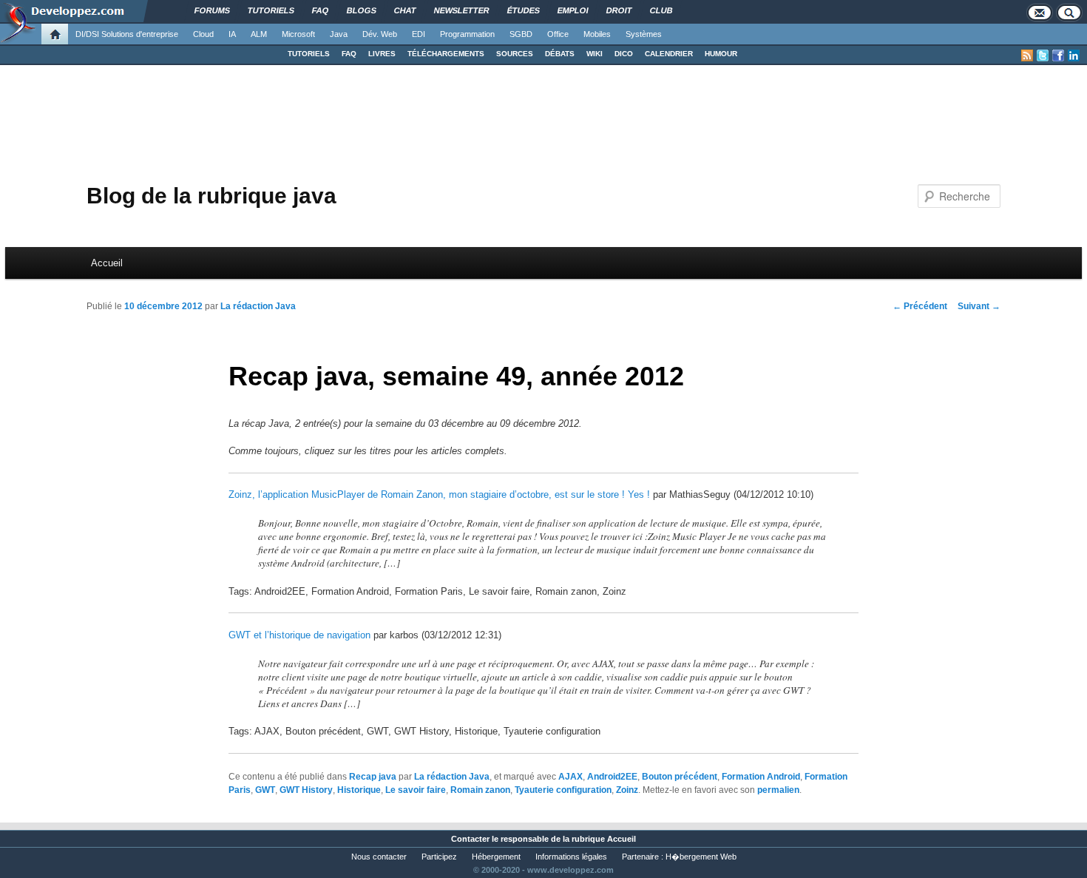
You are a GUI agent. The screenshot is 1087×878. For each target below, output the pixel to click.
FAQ (349, 54)
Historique (359, 790)
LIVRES (382, 54)
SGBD (520, 34)
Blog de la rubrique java (211, 195)
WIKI (594, 54)
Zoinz (627, 790)
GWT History (306, 790)
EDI (418, 34)
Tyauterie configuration (563, 790)
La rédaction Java (258, 306)
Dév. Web (379, 34)
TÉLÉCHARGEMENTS (445, 54)
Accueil (107, 263)
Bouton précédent (679, 776)
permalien (778, 790)
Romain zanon (480, 790)
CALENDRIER (669, 54)
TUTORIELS (309, 54)
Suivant (979, 306)
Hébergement (496, 856)
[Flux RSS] (1027, 55)
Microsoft (298, 34)
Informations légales (571, 856)
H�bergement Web (701, 856)
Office (558, 34)
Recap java (372, 776)
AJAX (570, 776)
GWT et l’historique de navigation (299, 635)
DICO (623, 54)
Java (339, 34)
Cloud (203, 34)
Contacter (470, 838)
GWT (265, 790)
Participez (439, 856)
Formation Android (761, 776)
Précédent (920, 306)
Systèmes (644, 34)
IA (232, 34)
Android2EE (612, 776)
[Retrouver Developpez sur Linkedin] (1074, 55)
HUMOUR (721, 54)
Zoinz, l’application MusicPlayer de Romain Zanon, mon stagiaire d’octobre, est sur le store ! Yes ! (439, 494)
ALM (259, 34)
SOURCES (514, 54)
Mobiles (597, 34)
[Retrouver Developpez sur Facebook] (1058, 55)
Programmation (467, 34)
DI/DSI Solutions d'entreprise (126, 34)
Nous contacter (379, 856)
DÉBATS (560, 54)
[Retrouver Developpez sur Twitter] (1043, 55)
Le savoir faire (415, 790)
